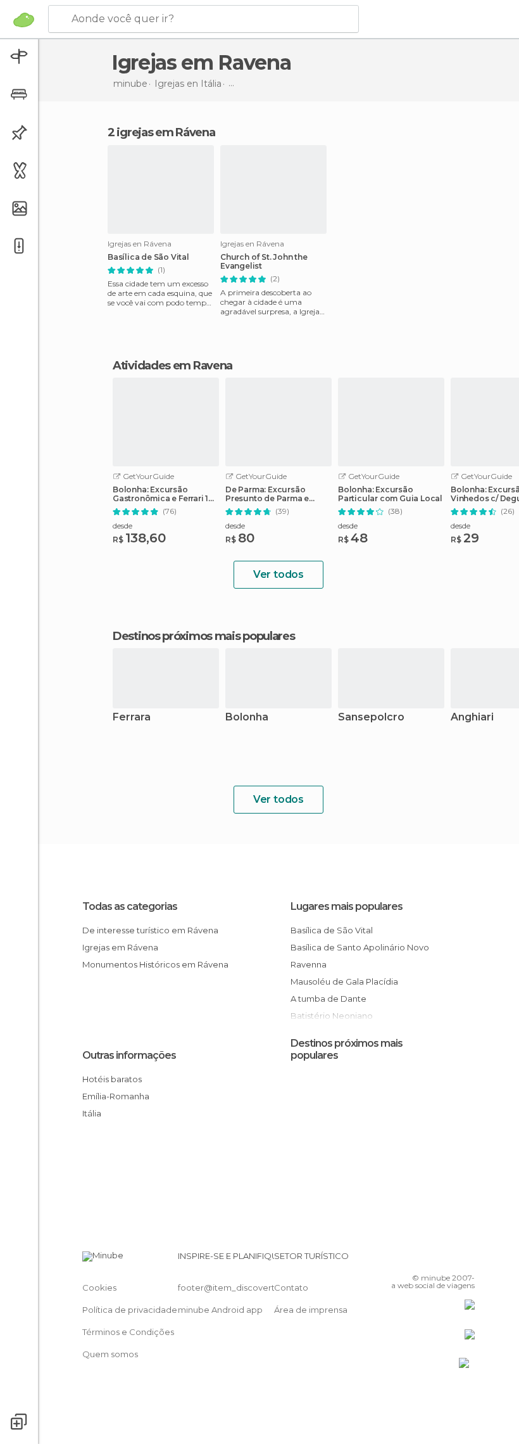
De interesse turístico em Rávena (150, 930)
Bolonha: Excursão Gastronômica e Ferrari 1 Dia (160, 494)
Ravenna (309, 964)
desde (122, 525)
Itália (91, 1113)
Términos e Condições (128, 1332)
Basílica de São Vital (148, 257)
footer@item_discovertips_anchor (249, 1287)
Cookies (99, 1287)
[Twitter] (433, 1259)
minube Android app (220, 1310)
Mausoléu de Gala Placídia (344, 981)
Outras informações (129, 1055)
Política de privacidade (129, 1310)
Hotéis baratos (112, 1079)
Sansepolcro (371, 717)
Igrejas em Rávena (120, 947)
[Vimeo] (450, 1259)
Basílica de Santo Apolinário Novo (360, 947)
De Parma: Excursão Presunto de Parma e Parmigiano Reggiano (269, 494)
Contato (291, 1287)
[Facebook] (417, 1259)
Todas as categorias (129, 906)
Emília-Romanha (115, 1096)
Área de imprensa (310, 1310)
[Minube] (23, 20)
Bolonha (246, 717)
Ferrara (132, 717)
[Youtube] (466, 1259)
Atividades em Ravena (172, 365)
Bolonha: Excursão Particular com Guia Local (390, 494)
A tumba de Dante (328, 999)
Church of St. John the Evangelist (264, 262)
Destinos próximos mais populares (203, 636)
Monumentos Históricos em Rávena (155, 964)
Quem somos (110, 1354)
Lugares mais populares (347, 906)
